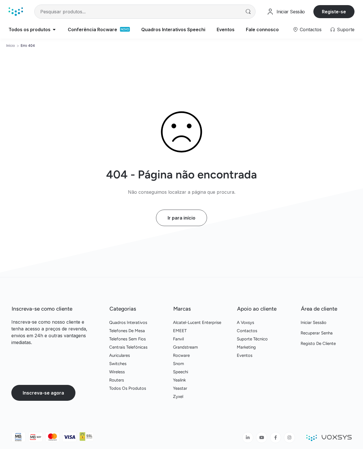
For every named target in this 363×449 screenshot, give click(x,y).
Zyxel (178, 396)
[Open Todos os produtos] (54, 29)
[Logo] (16, 11)
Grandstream (185, 347)
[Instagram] (289, 437)
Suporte (345, 29)
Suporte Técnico (252, 339)
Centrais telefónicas (128, 347)
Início (10, 45)
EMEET (180, 330)
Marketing (246, 347)
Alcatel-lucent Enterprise (197, 322)
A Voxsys (245, 322)
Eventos (244, 355)
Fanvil (178, 339)
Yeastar (180, 388)
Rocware (181, 355)
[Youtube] (261, 437)
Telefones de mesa (127, 330)
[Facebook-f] (275, 437)
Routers (116, 380)
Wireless (117, 371)
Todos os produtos (127, 388)
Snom (178, 363)
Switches (117, 363)
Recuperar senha (317, 333)
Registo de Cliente (318, 343)
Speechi (180, 371)
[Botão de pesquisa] (248, 11)
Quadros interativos (128, 322)
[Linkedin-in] (247, 437)
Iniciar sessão (313, 322)
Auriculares (119, 355)
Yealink (179, 380)
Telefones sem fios (127, 339)
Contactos (311, 29)
